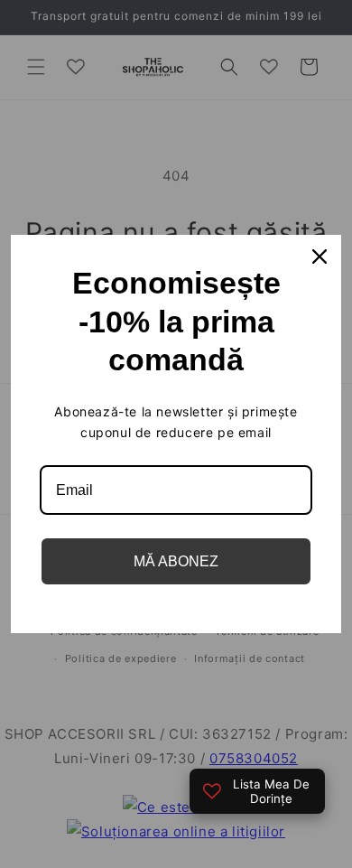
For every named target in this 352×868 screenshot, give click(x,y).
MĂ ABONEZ (176, 561)
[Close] (319, 256)
